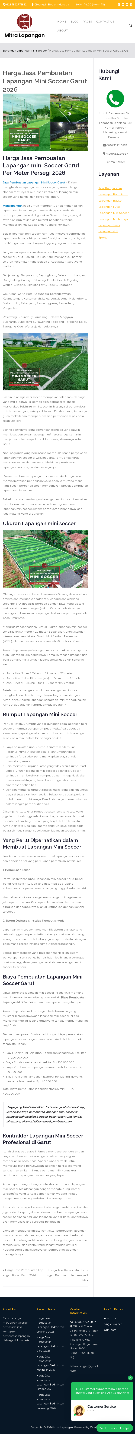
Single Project (113, 1324)
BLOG (75, 21)
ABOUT (62, 30)
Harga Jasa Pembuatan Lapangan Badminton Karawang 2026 (50, 1401)
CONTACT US (105, 21)
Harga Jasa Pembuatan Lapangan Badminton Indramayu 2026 (67, 1275)
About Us (110, 1318)
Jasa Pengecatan (110, 188)
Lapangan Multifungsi (113, 219)
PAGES (87, 21)
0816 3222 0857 (116, 145)
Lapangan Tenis (109, 225)
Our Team (110, 1329)
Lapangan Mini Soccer (113, 213)
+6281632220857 (116, 153)
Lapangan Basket (110, 200)
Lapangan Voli (108, 231)
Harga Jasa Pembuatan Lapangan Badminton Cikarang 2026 (50, 1325)
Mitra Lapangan (63, 1427)
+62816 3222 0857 (84, 1322)
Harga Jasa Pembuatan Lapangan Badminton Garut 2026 (50, 1344)
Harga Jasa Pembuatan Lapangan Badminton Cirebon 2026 (50, 1382)
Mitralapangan (12, 205)
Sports (102, 237)
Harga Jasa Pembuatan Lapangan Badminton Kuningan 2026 (50, 1363)
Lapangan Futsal (109, 206)
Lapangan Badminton (113, 194)
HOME (61, 21)
